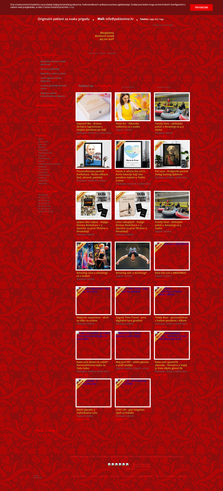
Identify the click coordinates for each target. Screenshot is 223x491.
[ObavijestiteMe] (50, 106)
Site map (182, 476)
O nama (94, 476)
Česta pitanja (170, 476)
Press (158, 476)
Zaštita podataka (145, 476)
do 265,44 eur (44, 209)
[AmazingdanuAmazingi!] (131, 272)
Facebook (81, 469)
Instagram (98, 469)
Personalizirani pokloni (140, 46)
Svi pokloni (43, 195)
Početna (34, 46)
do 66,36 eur (43, 203)
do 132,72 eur (44, 206)
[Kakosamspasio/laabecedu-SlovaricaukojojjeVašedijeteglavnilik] (171, 365)
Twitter (89, 469)
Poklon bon (80, 46)
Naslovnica (93, 53)
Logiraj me (142, 31)
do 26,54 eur (43, 200)
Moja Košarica (153, 37)
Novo (164, 46)
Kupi (183, 39)
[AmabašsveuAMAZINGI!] (170, 272)
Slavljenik (62, 46)
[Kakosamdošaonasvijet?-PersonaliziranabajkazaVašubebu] (93, 365)
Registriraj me (161, 31)
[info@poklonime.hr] (120, 18)
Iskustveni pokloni (105, 46)
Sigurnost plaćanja (79, 476)
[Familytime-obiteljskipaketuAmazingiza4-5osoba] (169, 126)
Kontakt (104, 476)
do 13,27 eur (43, 197)
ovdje (71, 7)
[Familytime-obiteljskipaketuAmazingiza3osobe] (169, 225)
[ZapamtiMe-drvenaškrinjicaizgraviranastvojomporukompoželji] (91, 126)
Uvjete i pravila (55, 124)
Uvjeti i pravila (129, 476)
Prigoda (45, 46)
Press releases (111, 444)
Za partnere (115, 476)
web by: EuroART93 (180, 486)
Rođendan (180, 46)
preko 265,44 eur (45, 211)
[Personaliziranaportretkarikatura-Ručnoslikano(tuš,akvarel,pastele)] (93, 174)
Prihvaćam (201, 7)
